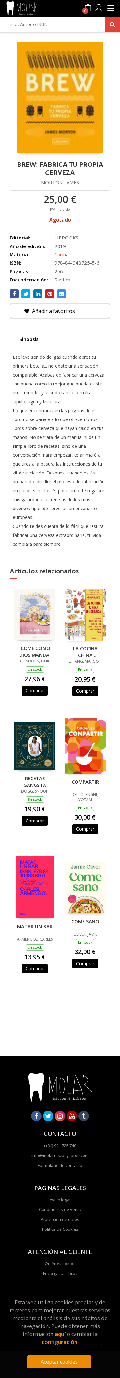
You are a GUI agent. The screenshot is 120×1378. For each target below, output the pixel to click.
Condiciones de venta (60, 1209)
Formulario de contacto (60, 1165)
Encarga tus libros (60, 1273)
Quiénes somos (60, 1263)
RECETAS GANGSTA (34, 781)
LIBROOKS (66, 237)
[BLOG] (83, 1116)
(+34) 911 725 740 (60, 1145)
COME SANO (85, 921)
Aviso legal (60, 1199)
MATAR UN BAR (34, 926)
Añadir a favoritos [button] (53, 311)
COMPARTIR (85, 782)
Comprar (35, 691)
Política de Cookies (60, 1229)
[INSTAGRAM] (60, 1116)
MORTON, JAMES (60, 182)
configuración (59, 1342)
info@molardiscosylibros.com (60, 1155)
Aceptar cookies (59, 1362)
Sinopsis (29, 339)
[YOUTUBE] (72, 1116)
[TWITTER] (48, 1116)
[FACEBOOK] (36, 1116)
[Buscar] (112, 24)
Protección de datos (60, 1219)
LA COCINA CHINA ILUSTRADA (85, 651)
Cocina (61, 254)
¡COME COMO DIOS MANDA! (35, 651)
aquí (60, 1334)
